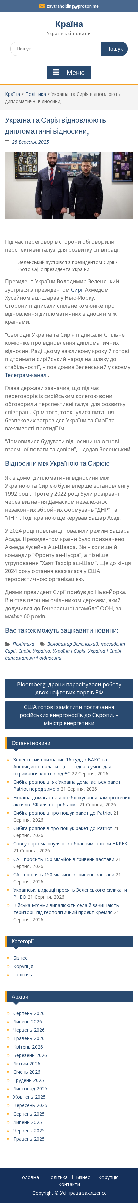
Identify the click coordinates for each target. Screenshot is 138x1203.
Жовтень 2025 (29, 1097)
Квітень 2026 (28, 1046)
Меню (76, 72)
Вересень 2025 (30, 1105)
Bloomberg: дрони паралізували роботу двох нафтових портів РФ (69, 688)
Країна (69, 23)
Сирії (77, 289)
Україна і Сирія (69, 651)
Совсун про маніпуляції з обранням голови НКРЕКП (72, 843)
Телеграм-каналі (26, 375)
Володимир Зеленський (72, 644)
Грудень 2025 (28, 1080)
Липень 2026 (27, 1021)
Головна (29, 1177)
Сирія (24, 651)
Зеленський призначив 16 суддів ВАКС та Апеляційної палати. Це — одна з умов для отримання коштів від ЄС (62, 766)
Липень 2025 (27, 1122)
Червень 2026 (29, 1030)
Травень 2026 (29, 1038)
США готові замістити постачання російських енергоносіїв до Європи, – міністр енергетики (69, 715)
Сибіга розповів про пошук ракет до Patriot (62, 813)
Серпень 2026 (29, 1013)
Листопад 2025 (30, 1088)
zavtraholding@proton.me (73, 6)
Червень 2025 (29, 1130)
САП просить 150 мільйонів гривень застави (63, 859)
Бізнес (20, 958)
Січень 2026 (26, 1072)
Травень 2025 (29, 1139)
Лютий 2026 (26, 1063)
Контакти (69, 1184)
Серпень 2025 (29, 1114)
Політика (35, 94)
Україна (41, 651)
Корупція (23, 966)
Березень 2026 (30, 1055)
